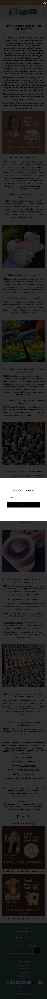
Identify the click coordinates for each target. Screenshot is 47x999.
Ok (24, 505)
